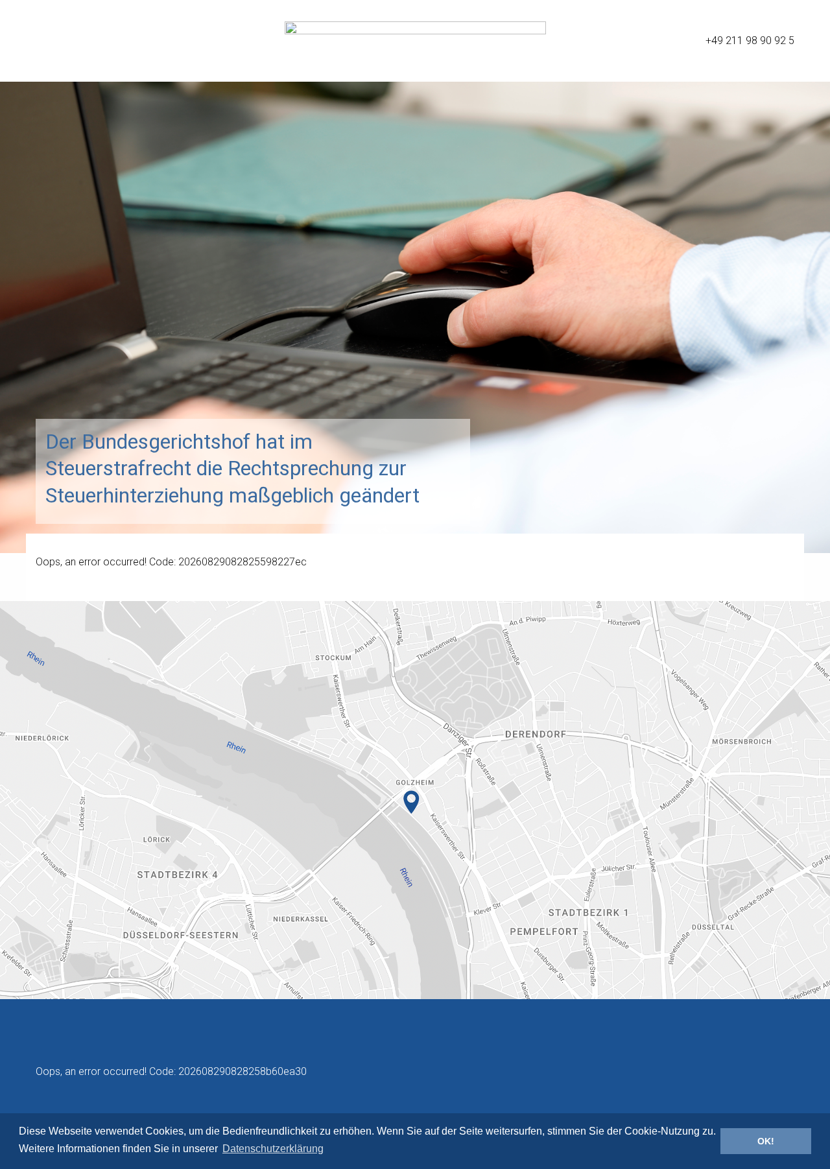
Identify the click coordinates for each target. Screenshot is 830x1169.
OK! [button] (765, 1141)
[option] (415, 276)
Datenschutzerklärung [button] (273, 1148)
